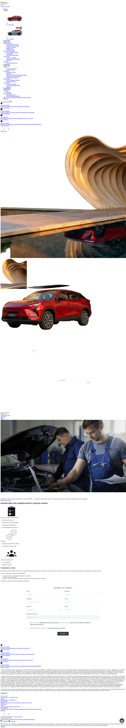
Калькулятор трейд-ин (12, 63)
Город (66, 606)
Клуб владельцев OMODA (13, 80)
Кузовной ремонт (10, 69)
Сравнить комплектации (12, 44)
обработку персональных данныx (49, 622)
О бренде (6, 90)
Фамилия (67, 591)
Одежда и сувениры (11, 57)
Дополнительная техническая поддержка (16, 75)
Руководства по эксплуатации (13, 76)
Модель (28, 606)
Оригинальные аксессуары (13, 59)
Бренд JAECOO (7, 97)
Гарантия (8, 73)
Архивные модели (13, 719)
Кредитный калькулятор (12, 55)
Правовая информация (17, 97)
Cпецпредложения (11, 47)
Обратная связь (27, 97)
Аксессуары (6, 56)
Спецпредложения (5, 113)
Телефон (28, 598)
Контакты (6, 98)
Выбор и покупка (8, 43)
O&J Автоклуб (7, 78)
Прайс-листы (9, 48)
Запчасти (8, 60)
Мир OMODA (7, 88)
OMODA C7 (13, 700)
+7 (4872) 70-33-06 (5, 6)
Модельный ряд (4, 719)
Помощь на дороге (11, 72)
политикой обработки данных (25, 724)
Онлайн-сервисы (8, 93)
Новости (8, 92)
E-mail (66, 598)
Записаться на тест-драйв (12, 46)
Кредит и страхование (9, 51)
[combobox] (43, 609)
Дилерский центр (31, 613)
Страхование (9, 53)
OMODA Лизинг (10, 49)
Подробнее (3, 416)
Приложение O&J (10, 81)
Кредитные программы (12, 52)
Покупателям (7, 40)
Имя (27, 591)
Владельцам (6, 64)
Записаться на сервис (6, 500)
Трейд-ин (6, 61)
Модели (5, 9)
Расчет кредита (4, 119)
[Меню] (1, 1)
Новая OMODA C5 (5, 700)
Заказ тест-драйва (5, 107)
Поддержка (6, 71)
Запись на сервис (5, 125)
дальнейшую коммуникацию (56, 628)
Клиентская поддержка (12, 77)
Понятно (3, 726)
